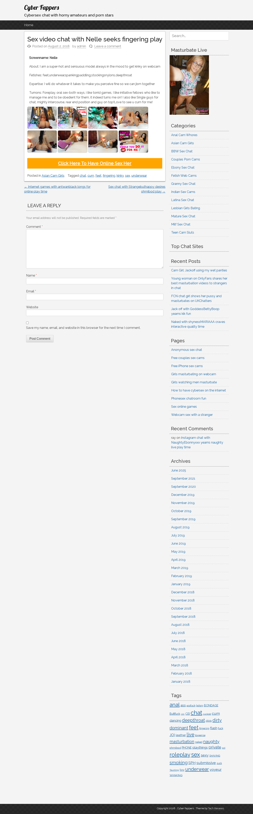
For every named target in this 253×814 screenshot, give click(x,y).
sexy (205, 755)
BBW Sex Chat (182, 151)
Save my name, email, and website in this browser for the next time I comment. (83, 328)
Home (28, 25)
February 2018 (181, 673)
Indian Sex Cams (183, 192)
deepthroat (193, 720)
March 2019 (179, 568)
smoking (179, 762)
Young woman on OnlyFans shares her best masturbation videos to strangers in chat (199, 283)
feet (98, 175)
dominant (179, 727)
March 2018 (179, 665)
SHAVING (214, 755)
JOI (172, 735)
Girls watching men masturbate (194, 382)
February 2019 (181, 576)
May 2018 (178, 649)
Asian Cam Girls (53, 175)
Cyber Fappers (41, 7)
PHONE (187, 747)
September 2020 (183, 487)
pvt (223, 747)
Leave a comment (107, 46)
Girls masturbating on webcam (193, 374)
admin (81, 46)
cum (91, 175)
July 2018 (178, 633)
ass (183, 705)
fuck (220, 728)
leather (181, 735)
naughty (211, 741)
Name (31, 275)
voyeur (216, 769)
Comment (34, 227)
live (190, 734)
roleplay (180, 754)
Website (32, 307)
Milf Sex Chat (180, 224)
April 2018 (178, 657)
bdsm (199, 705)
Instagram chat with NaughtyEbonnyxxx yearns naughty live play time (197, 442)
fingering (109, 175)
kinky (120, 175)
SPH (192, 763)
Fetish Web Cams (184, 175)
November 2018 (183, 600)
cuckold (207, 714)
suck (219, 763)
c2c (183, 714)
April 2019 (178, 560)
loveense (200, 735)
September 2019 (183, 519)
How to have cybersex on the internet (198, 390)
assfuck (191, 705)
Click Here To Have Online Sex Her (94, 163)
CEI (187, 714)
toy (182, 770)
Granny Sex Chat (183, 184)
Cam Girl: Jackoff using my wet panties (199, 270)
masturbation (182, 741)
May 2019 (178, 551)
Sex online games (184, 406)
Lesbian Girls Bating (185, 208)
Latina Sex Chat (182, 200)
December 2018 (182, 592)
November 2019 (183, 503)
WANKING (176, 775)
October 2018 (181, 608)
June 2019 (178, 543)
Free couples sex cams (188, 358)
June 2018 (178, 641)
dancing (175, 720)
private (215, 747)
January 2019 (180, 584)
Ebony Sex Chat (182, 167)
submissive (206, 763)
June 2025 (178, 470)
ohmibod (175, 747)
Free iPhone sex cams (187, 366)
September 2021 (183, 478)
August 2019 (180, 527)
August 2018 (180, 625)
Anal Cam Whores (184, 135)
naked (198, 742)
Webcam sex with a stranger (192, 415)
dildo (209, 720)
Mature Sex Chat (183, 216)
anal (175, 704)
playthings (200, 747)
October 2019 (181, 511)
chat (83, 175)
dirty (217, 720)
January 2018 (180, 681)
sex (127, 175)
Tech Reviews (216, 808)
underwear (139, 175)
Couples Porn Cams (185, 159)
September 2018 (183, 616)
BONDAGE (211, 705)
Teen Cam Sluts (182, 232)
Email (31, 291)
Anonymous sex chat (186, 350)
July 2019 (178, 535)
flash (213, 728)
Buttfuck (175, 713)
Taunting (174, 770)
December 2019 (182, 495)
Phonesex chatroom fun (188, 398)
